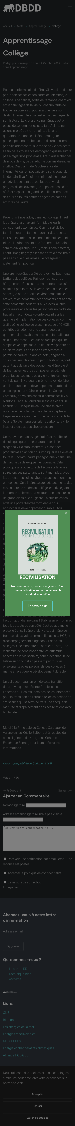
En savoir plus (37, 606)
